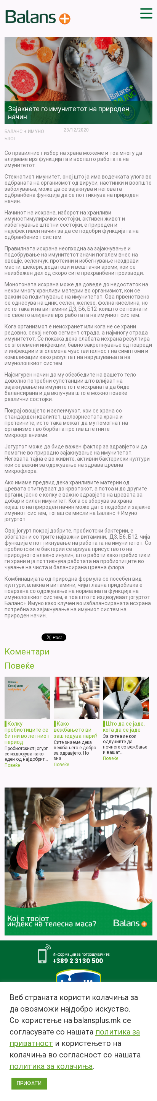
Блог (10, 138)
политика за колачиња (51, 1066)
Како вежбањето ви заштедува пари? (76, 730)
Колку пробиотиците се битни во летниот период (27, 733)
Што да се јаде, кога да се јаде (124, 727)
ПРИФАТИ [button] (29, 1083)
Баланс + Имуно (24, 131)
